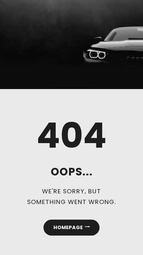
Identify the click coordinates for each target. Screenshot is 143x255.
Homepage (68, 227)
